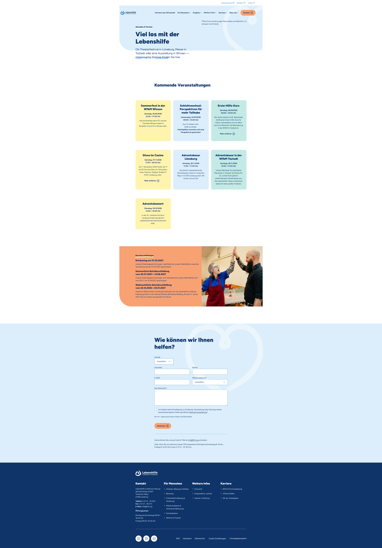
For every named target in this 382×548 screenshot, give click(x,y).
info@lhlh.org (147, 506)
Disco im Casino (153, 155)
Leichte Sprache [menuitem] (226, 3)
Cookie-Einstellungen (217, 538)
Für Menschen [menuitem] (183, 13)
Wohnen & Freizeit (173, 518)
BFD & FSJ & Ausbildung (232, 489)
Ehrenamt (198, 489)
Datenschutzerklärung (198, 412)
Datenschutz (200, 538)
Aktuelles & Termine (161, 58)
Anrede (157, 357)
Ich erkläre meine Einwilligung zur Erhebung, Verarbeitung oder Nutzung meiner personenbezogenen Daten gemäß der (190, 410)
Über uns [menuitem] (233, 13)
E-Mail (157, 378)
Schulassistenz (172, 513)
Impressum (187, 538)
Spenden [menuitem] (240, 3)
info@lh (191, 440)
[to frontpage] (128, 13)
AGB (178, 538)
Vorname (158, 367)
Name (195, 367)
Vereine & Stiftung (202, 498)
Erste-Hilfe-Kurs (228, 105)
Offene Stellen (229, 494)
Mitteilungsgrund (199, 378)
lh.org (196, 440)
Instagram (146, 538)
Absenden (161, 426)
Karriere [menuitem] (222, 13)
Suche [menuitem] (250, 3)
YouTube (154, 538)
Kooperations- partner (203, 494)
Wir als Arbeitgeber (231, 498)
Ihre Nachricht (160, 388)
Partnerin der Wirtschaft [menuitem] (165, 13)
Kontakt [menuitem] (246, 13)
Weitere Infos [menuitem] (209, 13)
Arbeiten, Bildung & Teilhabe (177, 489)
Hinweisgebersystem (238, 538)
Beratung (169, 494)
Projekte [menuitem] (196, 13)
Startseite (138, 58)
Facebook (138, 538)
